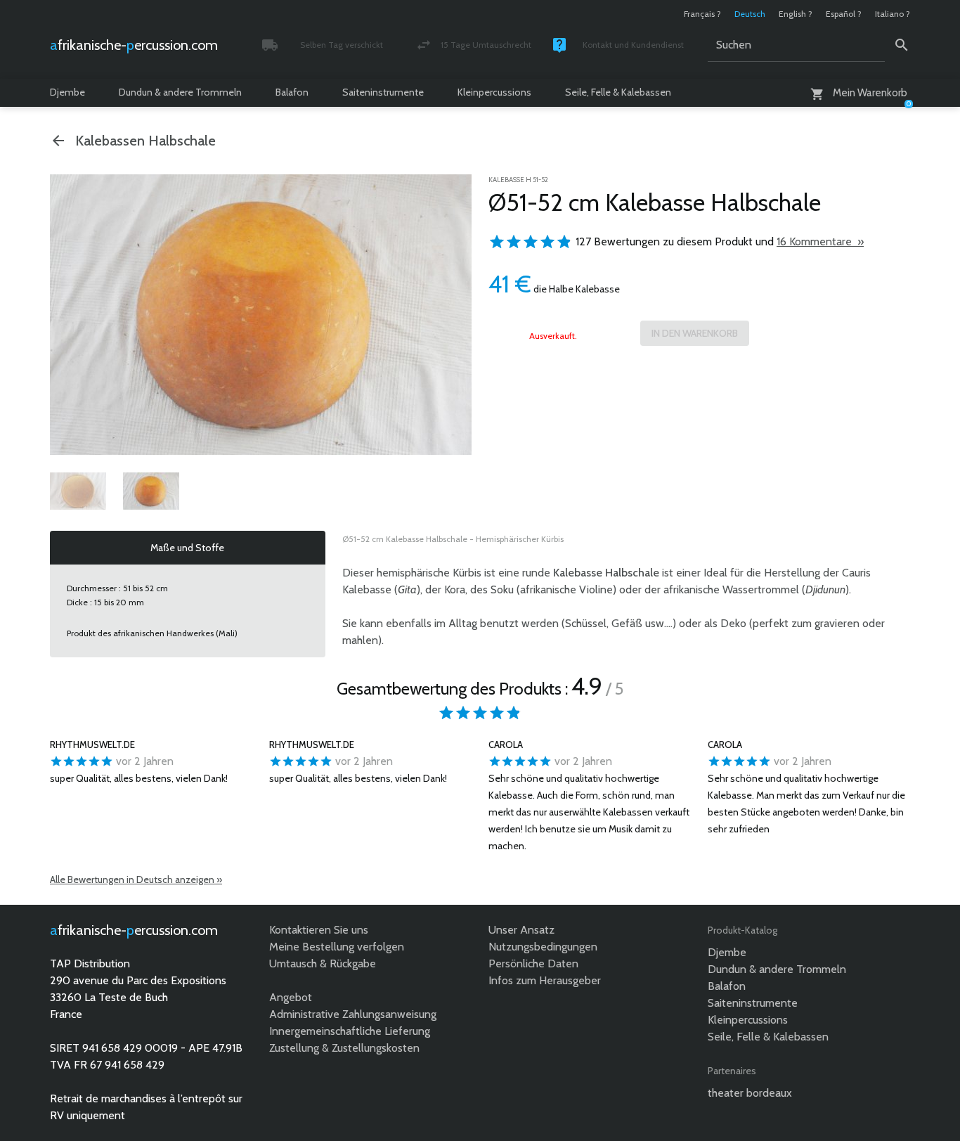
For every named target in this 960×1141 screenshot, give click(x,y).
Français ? (702, 13)
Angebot (290, 997)
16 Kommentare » (820, 241)
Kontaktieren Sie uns (318, 929)
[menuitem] (78, 491)
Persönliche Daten (533, 963)
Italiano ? (892, 13)
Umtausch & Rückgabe (322, 963)
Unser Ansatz (521, 929)
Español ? (844, 13)
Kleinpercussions (494, 92)
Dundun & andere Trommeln (180, 92)
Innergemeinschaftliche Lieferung (349, 1031)
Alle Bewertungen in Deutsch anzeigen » (136, 879)
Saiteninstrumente (383, 92)
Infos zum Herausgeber (544, 980)
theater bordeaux (750, 1093)
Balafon (292, 92)
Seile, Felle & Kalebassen (618, 92)
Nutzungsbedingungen (542, 946)
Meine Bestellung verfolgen (336, 946)
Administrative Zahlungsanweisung (352, 1014)
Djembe (67, 92)
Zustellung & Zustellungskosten (344, 1048)
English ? (795, 13)
